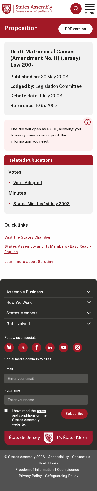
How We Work (19, 302)
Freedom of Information (34, 470)
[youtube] (63, 347)
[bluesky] (9, 347)
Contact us (81, 457)
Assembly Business (24, 292)
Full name (12, 390)
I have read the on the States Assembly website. (29, 418)
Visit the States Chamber (27, 237)
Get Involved (18, 323)
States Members (22, 313)
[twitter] (23, 347)
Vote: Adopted (27, 182)
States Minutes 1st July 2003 (41, 203)
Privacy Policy (30, 476)
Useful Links (49, 463)
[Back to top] (91, 485)
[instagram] (77, 347)
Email (8, 369)
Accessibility (58, 457)
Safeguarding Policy (61, 476)
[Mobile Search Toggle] (76, 8)
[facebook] (36, 347)
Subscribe (74, 414)
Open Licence (68, 470)
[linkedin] (50, 347)
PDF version (75, 29)
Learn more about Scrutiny (28, 261)
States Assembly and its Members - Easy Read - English (47, 249)
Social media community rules (27, 359)
